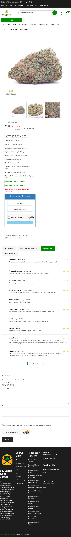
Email (4, 415)
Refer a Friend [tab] (10, 254)
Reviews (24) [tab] (47, 248)
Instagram (46, 476)
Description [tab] (9, 248)
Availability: (8, 127)
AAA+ (14, 235)
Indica (25, 235)
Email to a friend (29, 128)
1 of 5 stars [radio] (3, 385)
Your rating (6, 382)
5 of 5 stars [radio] (13, 385)
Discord (45, 472)
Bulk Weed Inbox (11, 534)
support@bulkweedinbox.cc (51, 469)
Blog (17, 473)
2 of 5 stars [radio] (5, 385)
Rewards (4, 5)
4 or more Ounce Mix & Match (15, 181)
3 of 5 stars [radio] (8, 385)
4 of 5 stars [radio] (11, 385)
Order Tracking (32, 5)
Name (4, 406)
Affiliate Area (19, 5)
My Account (19, 460)
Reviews (16, 129)
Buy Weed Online (21, 466)
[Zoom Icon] (35, 67)
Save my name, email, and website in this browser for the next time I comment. (26, 425)
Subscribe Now (20, 222)
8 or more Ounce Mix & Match (15, 185)
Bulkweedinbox (9, 513)
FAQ (11, 5)
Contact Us (44, 5)
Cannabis (19, 235)
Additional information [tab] (28, 248)
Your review (6, 388)
